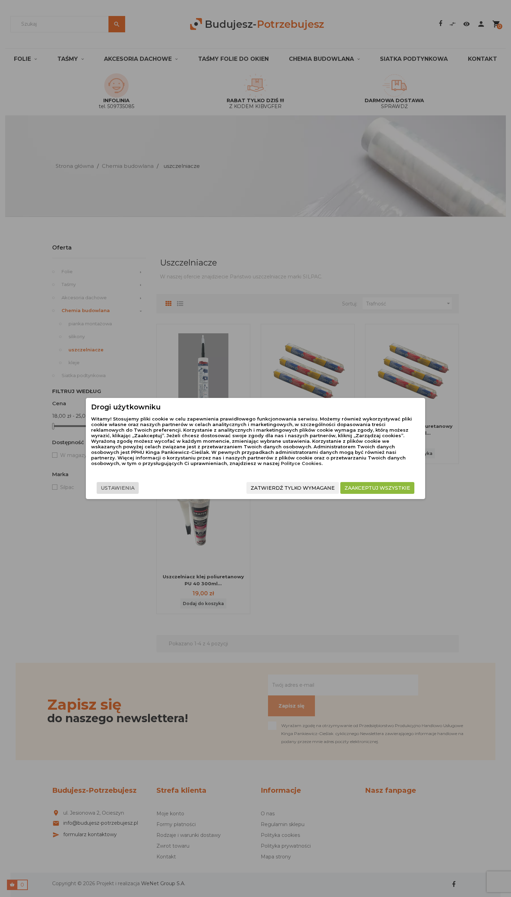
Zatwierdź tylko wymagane (293, 488)
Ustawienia (118, 488)
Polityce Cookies (301, 463)
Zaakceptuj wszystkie (377, 488)
